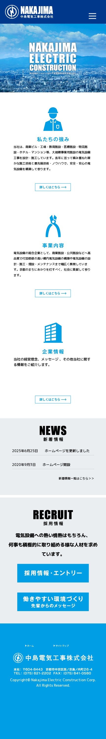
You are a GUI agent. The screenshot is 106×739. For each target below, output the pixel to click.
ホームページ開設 (56, 464)
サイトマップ (62, 645)
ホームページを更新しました (67, 450)
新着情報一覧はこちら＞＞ (76, 478)
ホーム (30, 645)
